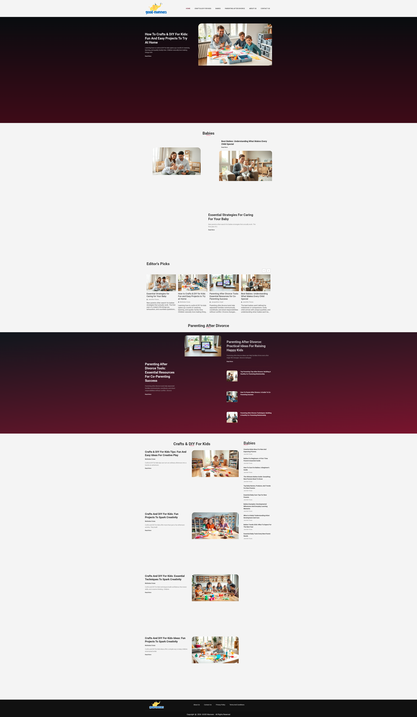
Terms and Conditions (237, 705)
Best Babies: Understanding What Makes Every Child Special (254, 296)
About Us (252, 8)
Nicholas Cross (185, 302)
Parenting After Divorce (235, 8)
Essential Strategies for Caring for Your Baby (158, 295)
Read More (148, 56)
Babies (218, 8)
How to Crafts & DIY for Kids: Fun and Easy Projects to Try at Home (166, 38)
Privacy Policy (220, 705)
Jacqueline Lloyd (217, 302)
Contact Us (265, 8)
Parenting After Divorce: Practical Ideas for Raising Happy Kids (246, 346)
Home (188, 8)
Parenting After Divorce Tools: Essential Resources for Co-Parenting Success (224, 296)
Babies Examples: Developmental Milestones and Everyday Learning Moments (255, 506)
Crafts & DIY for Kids (203, 8)
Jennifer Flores (153, 299)
